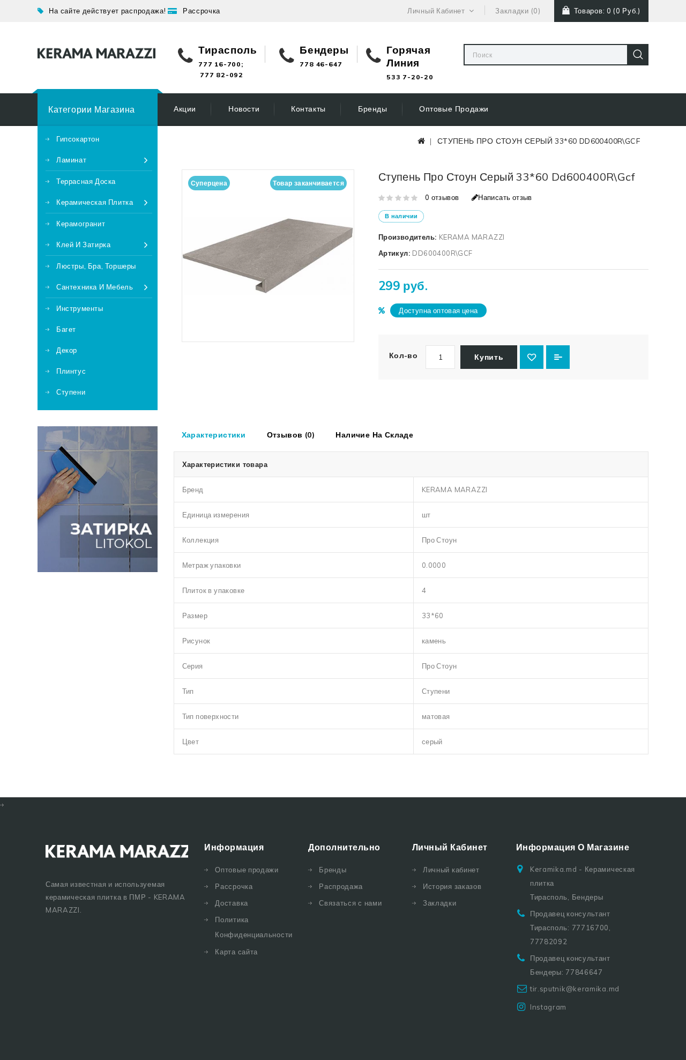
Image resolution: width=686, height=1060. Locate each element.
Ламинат (71, 159)
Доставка (231, 903)
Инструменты (79, 308)
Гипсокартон (78, 139)
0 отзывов (442, 197)
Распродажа (341, 886)
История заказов (452, 886)
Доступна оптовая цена (438, 310)
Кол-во (403, 355)
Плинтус (71, 371)
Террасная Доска (86, 181)
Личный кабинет (451, 869)
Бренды (372, 109)
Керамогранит (80, 223)
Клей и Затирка (83, 244)
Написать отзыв (505, 197)
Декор (66, 350)
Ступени (70, 392)
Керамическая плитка (94, 202)
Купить (488, 357)
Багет (66, 329)
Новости (243, 109)
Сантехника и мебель (94, 287)
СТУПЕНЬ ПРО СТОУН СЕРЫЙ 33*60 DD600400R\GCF (538, 141)
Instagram (548, 1007)
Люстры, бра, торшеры (96, 266)
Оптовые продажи (454, 109)
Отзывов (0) (291, 435)
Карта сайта (236, 951)
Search (637, 54)
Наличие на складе (374, 435)
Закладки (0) (517, 10)
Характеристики (214, 435)
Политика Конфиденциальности (253, 927)
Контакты (308, 109)
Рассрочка (201, 10)
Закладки (440, 903)
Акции (185, 109)
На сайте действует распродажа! (107, 10)
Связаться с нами (350, 903)
